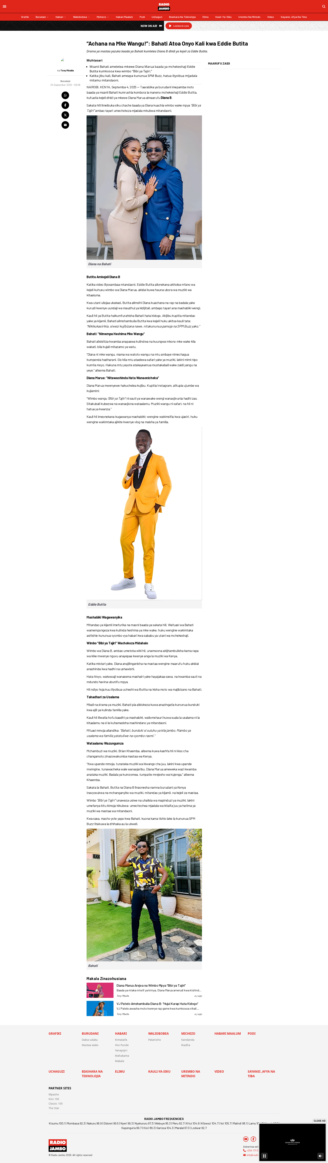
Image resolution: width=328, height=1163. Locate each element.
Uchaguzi (157, 16)
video (270, 16)
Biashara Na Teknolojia (182, 16)
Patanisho (154, 1039)
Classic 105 (56, 1103)
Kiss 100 (54, 1099)
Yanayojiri (121, 1050)
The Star (54, 1108)
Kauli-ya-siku (223, 16)
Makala (119, 1061)
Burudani (41, 16)
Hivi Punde (122, 1045)
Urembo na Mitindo (249, 16)
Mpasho (54, 1094)
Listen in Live (181, 25)
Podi (142, 16)
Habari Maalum (124, 16)
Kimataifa (121, 1039)
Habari (59, 16)
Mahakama (122, 1055)
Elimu (206, 16)
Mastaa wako (90, 1045)
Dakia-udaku (90, 1039)
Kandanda (187, 1039)
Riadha (185, 1045)
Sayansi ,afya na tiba (294, 16)
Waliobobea (80, 16)
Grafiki (25, 16)
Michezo (101, 16)
